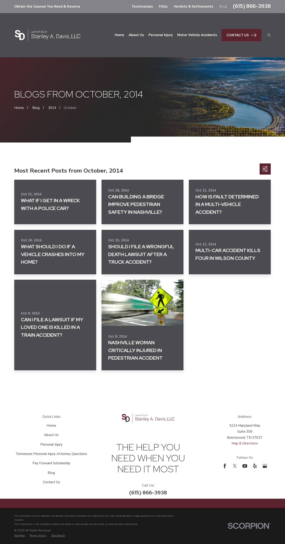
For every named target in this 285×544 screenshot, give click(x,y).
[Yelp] (254, 466)
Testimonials (142, 6)
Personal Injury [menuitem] (161, 35)
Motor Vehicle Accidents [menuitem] (197, 35)
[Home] (47, 35)
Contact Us (237, 35)
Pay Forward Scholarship (51, 463)
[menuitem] (19, 535)
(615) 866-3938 (252, 5)
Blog (223, 6)
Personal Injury (51, 444)
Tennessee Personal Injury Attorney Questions (51, 454)
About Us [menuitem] (136, 35)
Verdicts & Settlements (193, 6)
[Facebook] (224, 466)
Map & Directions (245, 443)
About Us (51, 435)
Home (51, 425)
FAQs (163, 6)
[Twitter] (234, 466)
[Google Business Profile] (265, 466)
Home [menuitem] (119, 35)
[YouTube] (244, 466)
